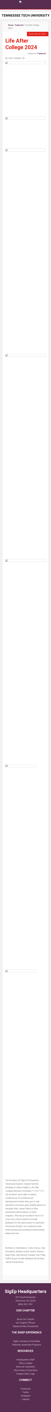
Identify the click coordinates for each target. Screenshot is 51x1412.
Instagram (25, 1395)
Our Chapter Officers (25, 1322)
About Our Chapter (25, 1319)
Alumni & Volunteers (25, 1366)
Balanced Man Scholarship (25, 1326)
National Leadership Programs (26, 1344)
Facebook (25, 1388)
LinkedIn (26, 1399)
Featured (42, 53)
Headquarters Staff (25, 1359)
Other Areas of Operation (25, 1370)
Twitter (25, 1392)
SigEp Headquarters (25, 1291)
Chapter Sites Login (25, 1373)
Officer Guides (25, 1363)
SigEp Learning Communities (26, 1341)
